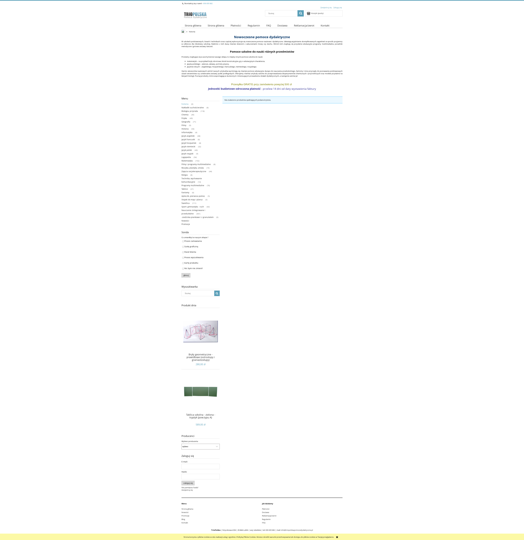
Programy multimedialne (192, 185)
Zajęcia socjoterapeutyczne (193, 171)
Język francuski (188, 139)
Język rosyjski (187, 153)
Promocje (185, 224)
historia (184, 104)
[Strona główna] (195, 14)
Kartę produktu (191, 263)
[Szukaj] (300, 13)
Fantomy (185, 192)
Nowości (185, 220)
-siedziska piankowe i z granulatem (197, 217)
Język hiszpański (188, 143)
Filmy (183, 125)
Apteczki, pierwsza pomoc (193, 196)
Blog (183, 519)
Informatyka (186, 132)
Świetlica (185, 203)
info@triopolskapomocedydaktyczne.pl (297, 530)
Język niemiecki (188, 146)
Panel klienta (190, 252)
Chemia (184, 114)
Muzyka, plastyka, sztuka (192, 167)
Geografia (185, 121)
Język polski (186, 150)
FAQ (263, 522)
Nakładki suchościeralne (192, 107)
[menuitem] (192, 25)
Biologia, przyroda (189, 111)
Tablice (184, 189)
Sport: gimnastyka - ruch (192, 206)
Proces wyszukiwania (193, 257)
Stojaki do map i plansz (192, 199)
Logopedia (186, 157)
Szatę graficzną (191, 246)
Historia (185, 128)
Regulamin (266, 519)
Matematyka (187, 160)
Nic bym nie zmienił (193, 268)
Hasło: (184, 471)
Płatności (265, 509)
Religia (184, 175)
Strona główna (187, 509)
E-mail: (184, 461)
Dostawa (265, 512)
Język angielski (188, 136)
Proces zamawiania (193, 241)
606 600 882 (208, 3)
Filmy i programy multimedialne (196, 164)
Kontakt (184, 522)
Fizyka (184, 118)
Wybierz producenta (189, 441)
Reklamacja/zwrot (269, 515)
